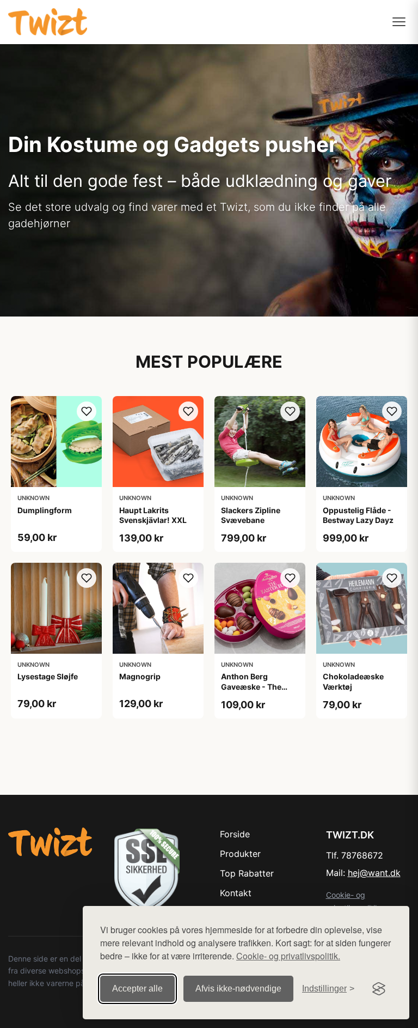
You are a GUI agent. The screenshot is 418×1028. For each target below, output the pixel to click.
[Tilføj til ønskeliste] (86, 411)
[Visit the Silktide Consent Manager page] (379, 989)
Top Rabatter (247, 873)
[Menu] (399, 22)
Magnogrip (140, 676)
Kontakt (235, 892)
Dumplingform (44, 510)
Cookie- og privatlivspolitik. (288, 956)
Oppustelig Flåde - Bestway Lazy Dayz (358, 515)
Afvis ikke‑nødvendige (238, 988)
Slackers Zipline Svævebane (250, 515)
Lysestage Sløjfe (47, 676)
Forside (235, 834)
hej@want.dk (374, 872)
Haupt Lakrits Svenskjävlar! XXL (153, 515)
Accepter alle (137, 988)
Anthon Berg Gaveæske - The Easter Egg (251, 686)
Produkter (240, 853)
